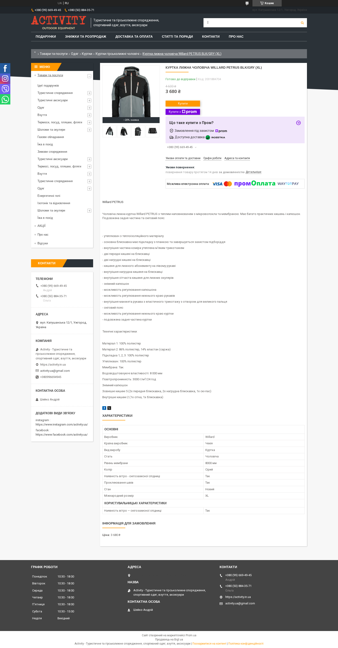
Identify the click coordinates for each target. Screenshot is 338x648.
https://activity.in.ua (53, 364)
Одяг (75, 54)
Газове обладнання (50, 137)
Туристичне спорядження (55, 93)
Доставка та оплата (134, 36)
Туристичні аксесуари (52, 100)
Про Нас (236, 36)
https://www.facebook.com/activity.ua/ (62, 434)
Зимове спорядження (52, 151)
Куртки (87, 54)
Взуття (42, 115)
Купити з (175, 111)
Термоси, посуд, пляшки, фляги (59, 122)
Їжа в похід (45, 144)
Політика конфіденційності (246, 643)
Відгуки (42, 243)
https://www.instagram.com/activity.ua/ (62, 424)
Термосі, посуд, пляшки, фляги (59, 166)
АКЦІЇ (41, 226)
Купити (183, 103)
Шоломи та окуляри (51, 129)
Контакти (211, 36)
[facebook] (104, 409)
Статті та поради (177, 36)
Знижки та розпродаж (85, 36)
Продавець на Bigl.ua (169, 639)
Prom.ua (191, 635)
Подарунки (46, 36)
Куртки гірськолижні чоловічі (117, 54)
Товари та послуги (54, 54)
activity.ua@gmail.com (55, 370)
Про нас (43, 234)
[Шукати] (302, 22)
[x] (109, 409)
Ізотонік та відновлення (53, 203)
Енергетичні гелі (48, 195)
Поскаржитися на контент (209, 643)
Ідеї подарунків (48, 85)
